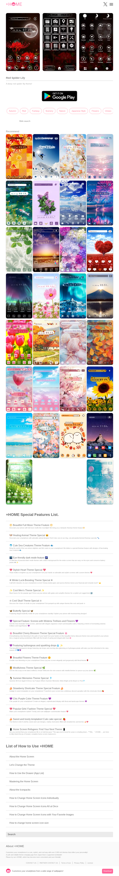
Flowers (95, 111)
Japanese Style (79, 111)
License (90, 863)
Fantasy (35, 111)
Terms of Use (66, 863)
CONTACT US (31, 863)
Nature (62, 111)
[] (109, 834)
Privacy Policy (79, 863)
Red (24, 111)
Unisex (108, 111)
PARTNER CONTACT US (49, 863)
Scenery (49, 111)
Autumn (12, 111)
